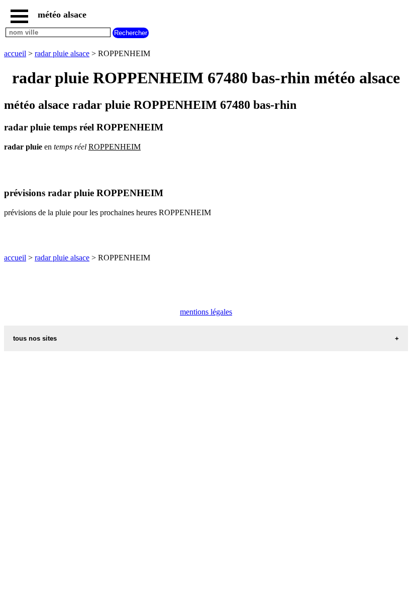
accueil (15, 53)
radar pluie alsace (62, 53)
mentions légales (206, 312)
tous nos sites (35, 338)
